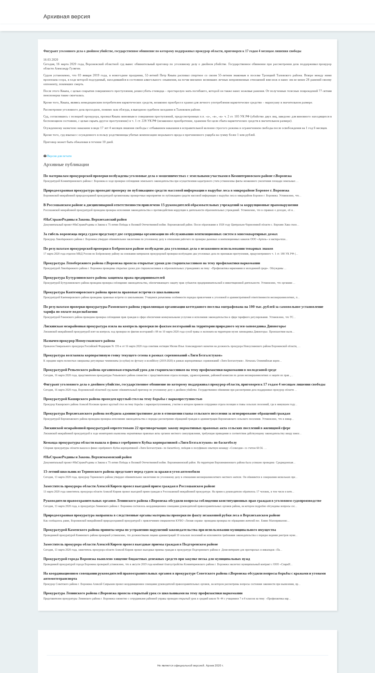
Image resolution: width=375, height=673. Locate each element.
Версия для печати (59, 155)
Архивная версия (66, 16)
